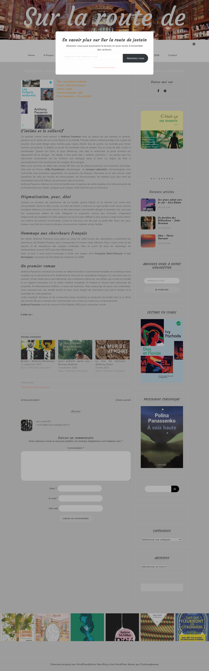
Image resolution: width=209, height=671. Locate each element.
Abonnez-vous (135, 58)
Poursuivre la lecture (104, 67)
